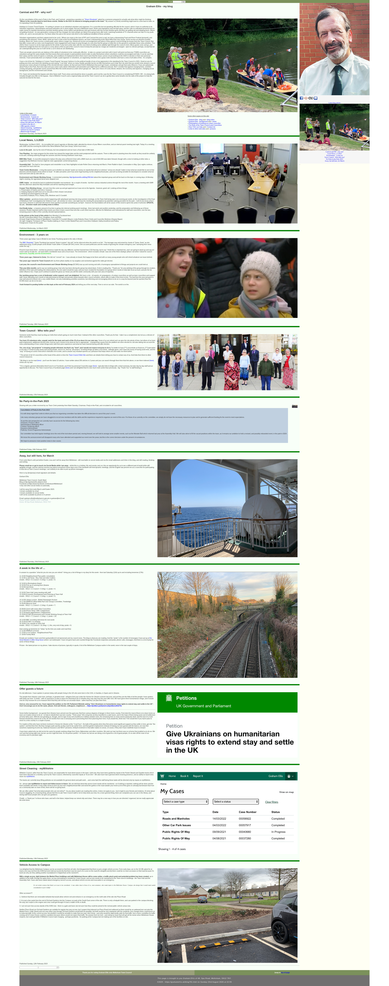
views (214, 121)
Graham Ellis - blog (195, 120)
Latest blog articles (334, 103)
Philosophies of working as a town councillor (205, 123)
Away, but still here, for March (31, 122)
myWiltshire (30, 776)
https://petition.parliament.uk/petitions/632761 (104, 706)
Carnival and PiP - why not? (334, 152)
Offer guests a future (28, 126)
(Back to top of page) (28, 131)
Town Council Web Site (77, 355)
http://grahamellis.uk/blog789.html (81, 177)
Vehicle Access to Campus (30, 130)
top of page (285, 972)
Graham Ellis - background (198, 121)
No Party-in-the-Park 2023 (30, 120)
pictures (213, 129)
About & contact (114, 1)
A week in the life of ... (28, 124)
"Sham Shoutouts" (90, 19)
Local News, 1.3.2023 (28, 115)
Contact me (211, 127)
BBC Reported (28, 242)
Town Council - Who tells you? (32, 119)
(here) (39, 360)
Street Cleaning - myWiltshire (31, 128)
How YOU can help (196, 127)
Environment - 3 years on (30, 117)
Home (51, 1)
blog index (210, 120)
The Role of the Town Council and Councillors (205, 125)
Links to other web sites (197, 129)
